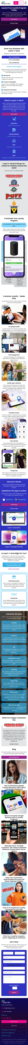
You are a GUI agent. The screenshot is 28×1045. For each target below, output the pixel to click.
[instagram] (10, 1018)
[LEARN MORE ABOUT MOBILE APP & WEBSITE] (14, 371)
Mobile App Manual (20, 1041)
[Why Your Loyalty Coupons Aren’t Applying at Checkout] (14, 922)
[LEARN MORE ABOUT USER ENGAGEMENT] (14, 343)
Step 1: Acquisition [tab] (14, 57)
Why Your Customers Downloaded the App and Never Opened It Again (14, 879)
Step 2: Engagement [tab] (14, 60)
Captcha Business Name (14, 965)
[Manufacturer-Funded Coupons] (14, 832)
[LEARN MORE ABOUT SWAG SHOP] (14, 458)
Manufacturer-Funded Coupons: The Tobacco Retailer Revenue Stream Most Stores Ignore (14, 848)
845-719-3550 (7, 1011)
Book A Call (14, 1025)
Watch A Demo (14, 1021)
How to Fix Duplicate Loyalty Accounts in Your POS (14, 908)
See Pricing (14, 504)
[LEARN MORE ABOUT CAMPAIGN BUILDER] (14, 314)
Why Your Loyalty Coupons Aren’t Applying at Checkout (14, 937)
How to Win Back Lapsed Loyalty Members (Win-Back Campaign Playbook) (14, 787)
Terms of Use (13, 1043)
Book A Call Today (13, 569)
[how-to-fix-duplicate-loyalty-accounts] (14, 894)
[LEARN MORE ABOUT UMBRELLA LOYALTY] (14, 401)
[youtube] (8, 1018)
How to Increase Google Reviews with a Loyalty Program (14, 817)
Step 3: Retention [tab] (14, 62)
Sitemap (6, 1043)
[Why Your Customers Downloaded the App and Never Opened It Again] (14, 864)
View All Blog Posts (14, 757)
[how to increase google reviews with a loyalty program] (14, 802)
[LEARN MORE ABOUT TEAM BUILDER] (14, 429)
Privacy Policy (20, 1043)
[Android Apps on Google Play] (20, 499)
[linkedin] (5, 1018)
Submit (14, 992)
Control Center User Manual (8, 1041)
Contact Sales (14, 23)
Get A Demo (14, 19)
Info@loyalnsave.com (9, 1008)
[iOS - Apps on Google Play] (7, 499)
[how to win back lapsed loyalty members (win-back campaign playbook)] (14, 772)
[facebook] (2, 1018)
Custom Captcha (14, 985)
